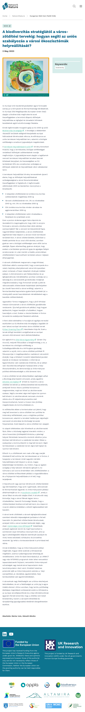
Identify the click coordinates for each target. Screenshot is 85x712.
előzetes (10, 382)
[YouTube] (11, 634)
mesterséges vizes (18, 526)
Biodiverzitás (12, 131)
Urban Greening (12, 329)
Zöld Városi (25, 340)
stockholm (30, 493)
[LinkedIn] (4, 634)
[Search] (74, 6)
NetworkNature (18, 16)
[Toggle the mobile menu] (81, 6)
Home (4, 16)
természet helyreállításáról (17, 147)
